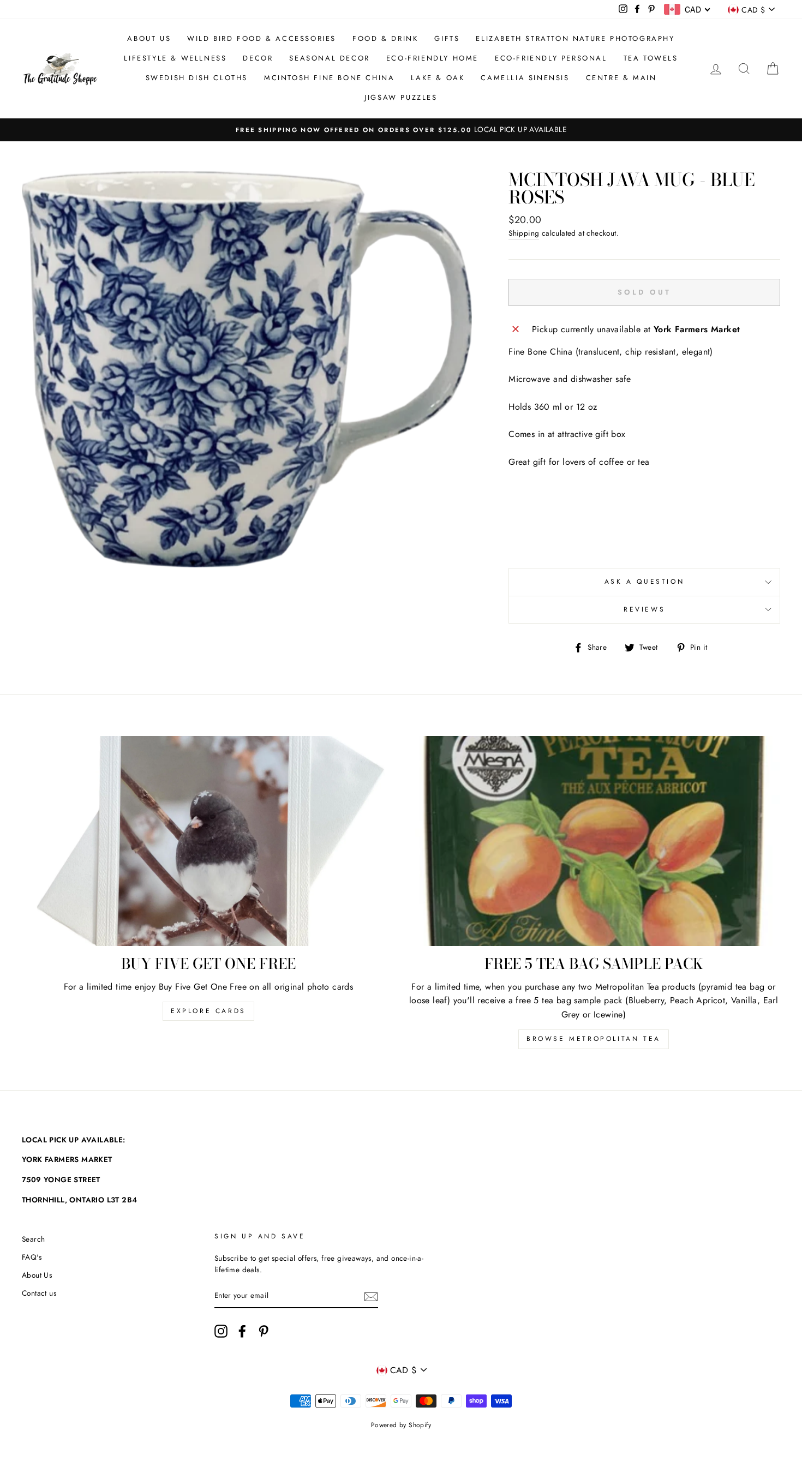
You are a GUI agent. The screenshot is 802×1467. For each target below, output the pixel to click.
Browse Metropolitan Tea (593, 1039)
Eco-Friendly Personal (551, 58)
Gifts (446, 38)
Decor (258, 58)
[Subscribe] (371, 1296)
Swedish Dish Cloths (197, 78)
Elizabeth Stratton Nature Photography (575, 38)
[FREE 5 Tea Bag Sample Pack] (593, 841)
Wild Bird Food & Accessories (261, 38)
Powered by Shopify (401, 1425)
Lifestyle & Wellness (175, 58)
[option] (401, 130)
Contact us (39, 1293)
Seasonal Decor (329, 58)
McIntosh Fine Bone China (329, 78)
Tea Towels (651, 58)
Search (33, 1239)
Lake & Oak (437, 78)
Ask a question (644, 581)
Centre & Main (621, 78)
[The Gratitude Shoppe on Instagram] (221, 1331)
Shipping (523, 232)
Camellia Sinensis (525, 78)
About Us (149, 38)
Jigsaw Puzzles (400, 97)
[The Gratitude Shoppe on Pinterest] (263, 1331)
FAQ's (31, 1257)
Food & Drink (385, 38)
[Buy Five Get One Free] (208, 841)
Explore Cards (208, 1011)
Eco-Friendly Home (432, 58)
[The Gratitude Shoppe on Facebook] (242, 1331)
